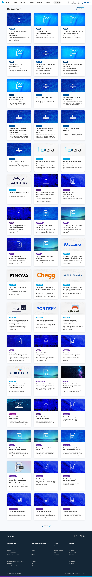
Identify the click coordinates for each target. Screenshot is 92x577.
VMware (33, 554)
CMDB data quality (10, 556)
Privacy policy (68, 573)
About (70, 545)
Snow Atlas (56, 548)
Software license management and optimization (16, 548)
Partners (71, 559)
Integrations (56, 554)
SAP (32, 552)
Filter (82, 9)
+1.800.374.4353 (72, 563)
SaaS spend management (12, 550)
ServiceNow (34, 556)
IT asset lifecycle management (13, 554)
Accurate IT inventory (11, 559)
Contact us (71, 550)
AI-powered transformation (12, 565)
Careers (70, 548)
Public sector (9, 568)
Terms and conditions (76, 573)
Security (55, 552)
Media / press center (73, 556)
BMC (32, 563)
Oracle (33, 548)
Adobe (33, 565)
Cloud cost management (12, 552)
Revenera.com (72, 561)
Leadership (71, 554)
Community (73, 3)
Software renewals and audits (13, 545)
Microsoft (33, 550)
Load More (46, 525)
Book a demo (86, 2)
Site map (83, 573)
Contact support (72, 552)
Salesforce (34, 561)
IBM (32, 545)
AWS (32, 559)
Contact (78, 3)
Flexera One (56, 545)
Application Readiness (58, 550)
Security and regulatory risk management (15, 561)
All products (56, 556)
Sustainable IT (10, 563)
